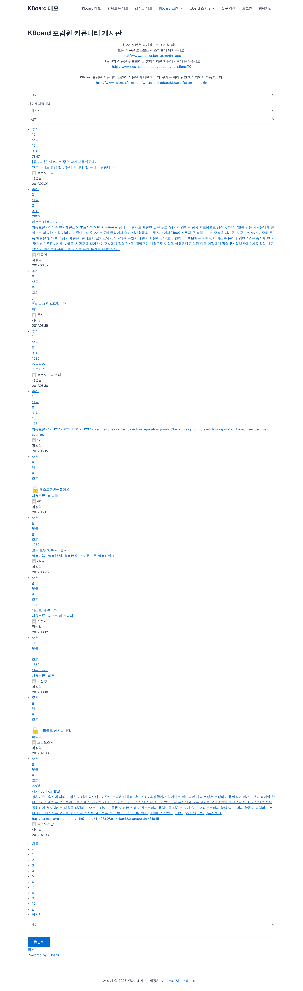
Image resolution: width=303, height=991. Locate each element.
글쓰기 (33, 949)
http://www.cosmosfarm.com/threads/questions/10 (151, 66)
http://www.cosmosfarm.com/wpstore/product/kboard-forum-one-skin (151, 83)
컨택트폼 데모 (118, 8)
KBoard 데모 (43, 8)
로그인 (247, 8)
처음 (35, 843)
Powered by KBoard (43, 955)
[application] (180, 8)
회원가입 (265, 8)
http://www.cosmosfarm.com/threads (151, 55)
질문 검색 (228, 8)
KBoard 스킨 (168, 8)
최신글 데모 (144, 8)
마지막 (37, 914)
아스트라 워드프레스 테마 (180, 981)
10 (33, 903)
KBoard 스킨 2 (200, 8)
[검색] (39, 942)
